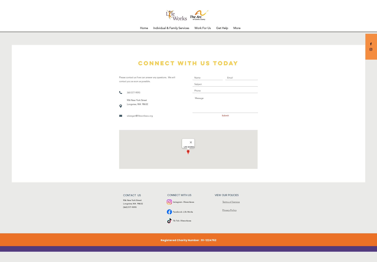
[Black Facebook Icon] (371, 44)
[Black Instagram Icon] (371, 49)
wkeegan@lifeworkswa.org (140, 115)
